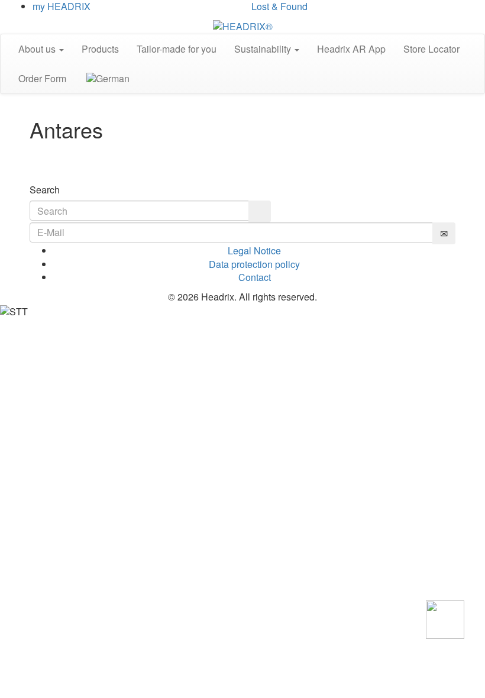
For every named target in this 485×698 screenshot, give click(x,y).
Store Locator (431, 49)
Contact (254, 277)
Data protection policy (254, 264)
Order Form (42, 78)
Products (100, 49)
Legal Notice (254, 250)
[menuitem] (106, 78)
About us (38, 49)
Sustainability (263, 49)
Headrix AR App (351, 49)
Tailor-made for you (176, 49)
